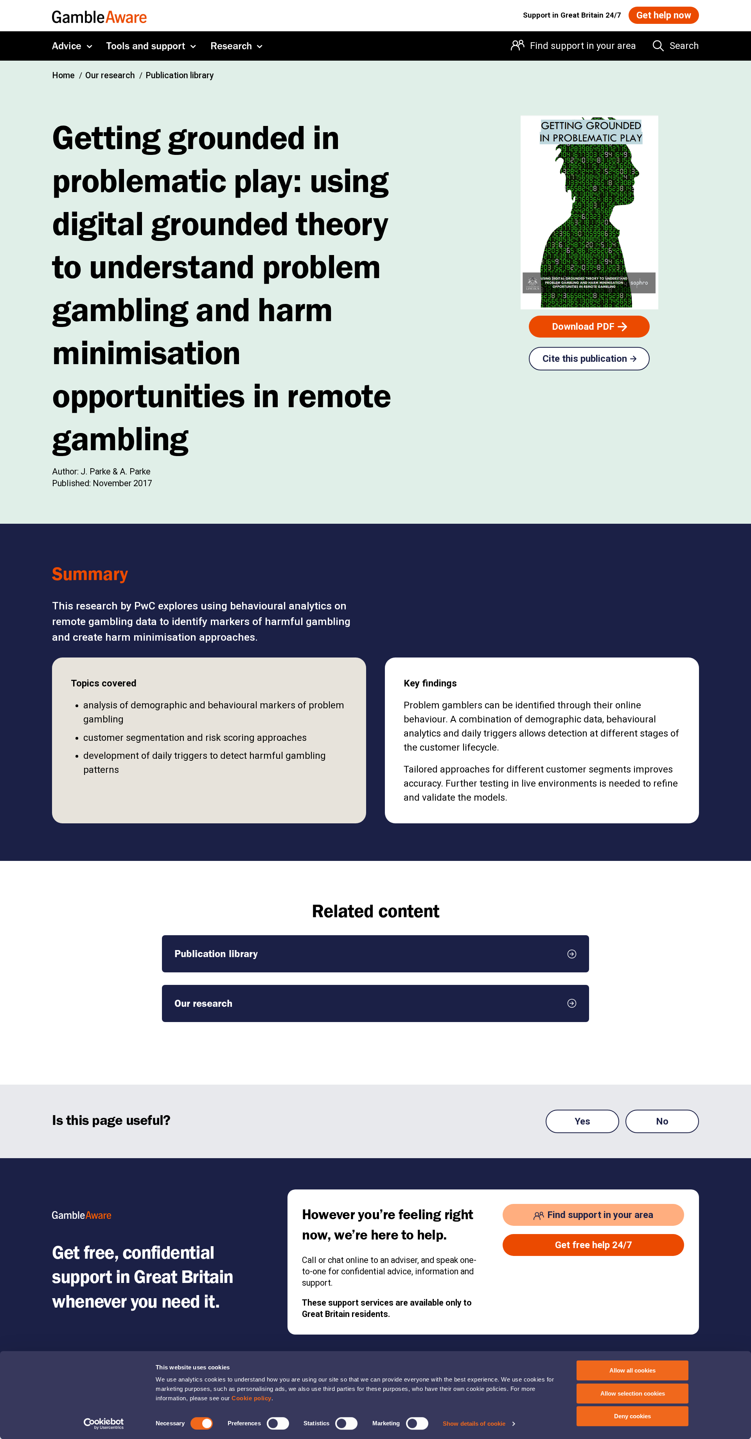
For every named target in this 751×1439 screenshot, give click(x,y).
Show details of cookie (474, 1423)
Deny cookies (632, 1416)
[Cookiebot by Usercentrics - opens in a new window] (104, 1424)
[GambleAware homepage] (99, 15)
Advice (66, 46)
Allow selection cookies (632, 1393)
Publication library (180, 75)
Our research (110, 75)
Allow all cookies (632, 1370)
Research (231, 46)
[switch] (278, 1423)
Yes (582, 1121)
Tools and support (145, 46)
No (662, 1121)
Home (63, 75)
